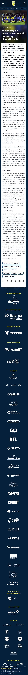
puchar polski (15, 266)
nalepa (14, 273)
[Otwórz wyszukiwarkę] (24, 3)
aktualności (7, 263)
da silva (6, 266)
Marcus (16, 263)
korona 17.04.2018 (9, 276)
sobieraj (13, 270)
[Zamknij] (25, 666)
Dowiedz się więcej (6, 668)
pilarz (20, 273)
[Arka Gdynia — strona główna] (13, 3)
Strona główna (4, 8)
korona (6, 270)
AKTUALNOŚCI (14, 8)
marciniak (6, 273)
